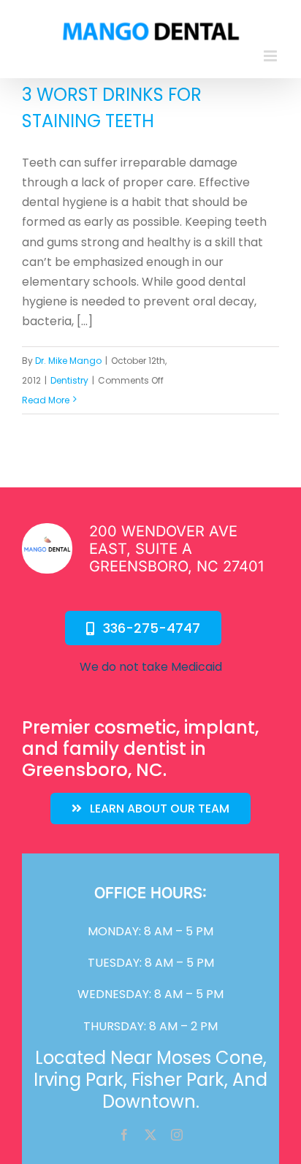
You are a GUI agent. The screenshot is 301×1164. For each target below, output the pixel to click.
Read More (45, 400)
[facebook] (124, 1135)
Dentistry (69, 380)
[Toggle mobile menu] (271, 56)
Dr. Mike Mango (68, 360)
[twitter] (150, 1135)
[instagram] (177, 1135)
